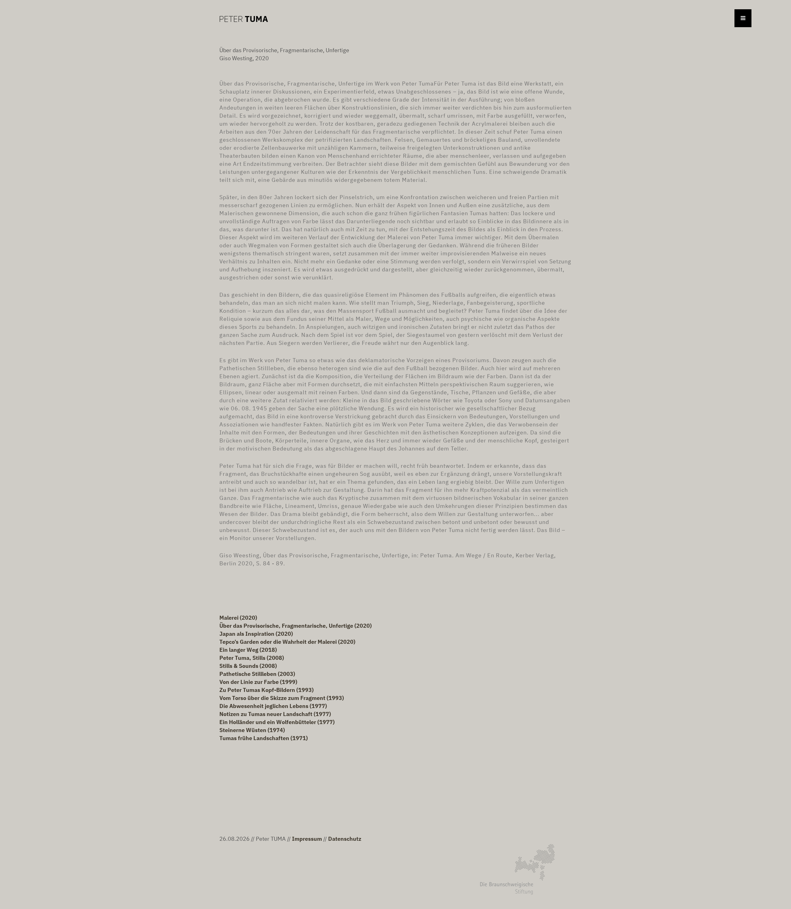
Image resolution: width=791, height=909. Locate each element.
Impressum (307, 838)
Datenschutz (344, 838)
